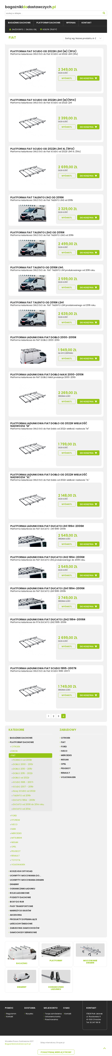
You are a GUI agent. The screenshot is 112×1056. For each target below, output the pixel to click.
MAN (13, 828)
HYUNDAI (15, 819)
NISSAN (14, 842)
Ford (64, 746)
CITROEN (15, 746)
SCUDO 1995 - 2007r (23, 782)
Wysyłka (29, 1013)
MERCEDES (16, 833)
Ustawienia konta (53, 1016)
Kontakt (9, 1016)
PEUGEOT (16, 851)
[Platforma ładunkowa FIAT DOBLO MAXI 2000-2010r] (32, 397)
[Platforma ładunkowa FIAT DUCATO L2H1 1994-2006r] (32, 602)
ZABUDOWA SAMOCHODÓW (24, 928)
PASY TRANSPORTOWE (21, 906)
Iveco (64, 750)
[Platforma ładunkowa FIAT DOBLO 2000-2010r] (32, 354)
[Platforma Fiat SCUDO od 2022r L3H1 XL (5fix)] (32, 171)
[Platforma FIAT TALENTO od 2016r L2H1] (32, 318)
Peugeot (66, 768)
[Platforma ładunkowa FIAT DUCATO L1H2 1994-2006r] (32, 571)
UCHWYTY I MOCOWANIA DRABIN (27, 879)
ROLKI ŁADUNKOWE (19, 893)
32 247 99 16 (95, 1022)
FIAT (13, 755)
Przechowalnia (51, 1019)
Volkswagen (68, 777)
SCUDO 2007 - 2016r (23, 786)
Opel (63, 764)
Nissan (65, 759)
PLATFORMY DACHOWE (22, 742)
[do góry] (104, 1048)
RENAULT (15, 855)
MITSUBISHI (16, 837)
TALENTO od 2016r (22, 795)
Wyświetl (67, 78)
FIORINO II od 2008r (22, 759)
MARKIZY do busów (20, 910)
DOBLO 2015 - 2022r (23, 773)
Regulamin (11, 1013)
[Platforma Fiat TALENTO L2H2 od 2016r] (32, 248)
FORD (14, 815)
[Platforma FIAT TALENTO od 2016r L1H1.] (32, 283)
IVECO (14, 824)
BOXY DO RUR (17, 901)
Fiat (63, 742)
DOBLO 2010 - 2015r (22, 768)
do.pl (30, 7)
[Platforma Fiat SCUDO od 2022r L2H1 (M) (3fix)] (32, 74)
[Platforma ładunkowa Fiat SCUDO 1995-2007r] (32, 691)
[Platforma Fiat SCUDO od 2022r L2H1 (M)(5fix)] (32, 122)
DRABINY (14, 884)
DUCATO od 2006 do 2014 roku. (28, 804)
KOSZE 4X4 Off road (21, 871)
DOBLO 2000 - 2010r (23, 764)
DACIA (14, 750)
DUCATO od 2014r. (22, 808)
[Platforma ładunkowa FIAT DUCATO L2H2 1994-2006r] (32, 642)
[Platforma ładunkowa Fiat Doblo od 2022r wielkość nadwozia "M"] (32, 448)
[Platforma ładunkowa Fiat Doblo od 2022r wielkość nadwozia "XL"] (32, 500)
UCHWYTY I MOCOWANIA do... (25, 875)
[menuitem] (19, 22)
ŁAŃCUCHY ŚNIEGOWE (21, 923)
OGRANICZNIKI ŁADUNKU (22, 888)
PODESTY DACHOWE (20, 897)
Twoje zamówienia (53, 1013)
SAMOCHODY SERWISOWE (23, 932)
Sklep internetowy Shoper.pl (52, 1042)
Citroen (65, 737)
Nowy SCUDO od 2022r (24, 791)
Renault (65, 772)
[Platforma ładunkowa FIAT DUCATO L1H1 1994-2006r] (32, 540)
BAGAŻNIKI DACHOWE (21, 737)
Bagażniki (21, 963)
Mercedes (66, 755)
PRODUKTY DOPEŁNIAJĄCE (23, 919)
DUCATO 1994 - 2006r (24, 800)
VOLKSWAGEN (18, 864)
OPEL (13, 846)
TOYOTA (15, 860)
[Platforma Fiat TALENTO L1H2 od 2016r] (32, 213)
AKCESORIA (16, 914)
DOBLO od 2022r (21, 777)
